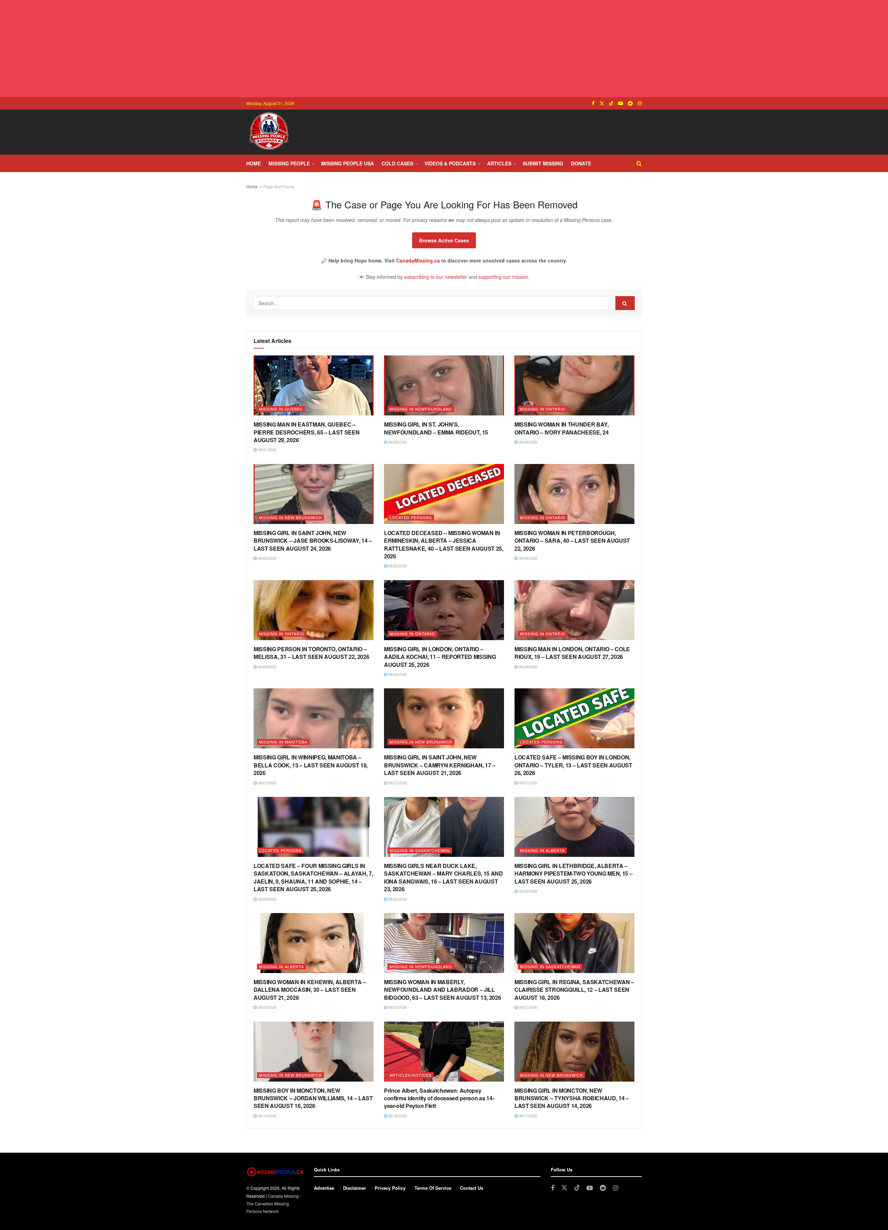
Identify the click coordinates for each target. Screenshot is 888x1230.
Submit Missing (543, 163)
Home (253, 163)
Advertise (324, 1188)
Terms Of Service (433, 1188)
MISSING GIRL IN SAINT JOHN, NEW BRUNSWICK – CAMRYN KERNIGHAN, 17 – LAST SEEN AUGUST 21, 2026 (439, 765)
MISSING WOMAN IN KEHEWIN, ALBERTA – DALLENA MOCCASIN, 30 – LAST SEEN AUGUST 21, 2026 (310, 989)
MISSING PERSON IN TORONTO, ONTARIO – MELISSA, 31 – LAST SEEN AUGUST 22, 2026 (311, 653)
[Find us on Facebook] (593, 103)
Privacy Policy (390, 1188)
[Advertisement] (444, 48)
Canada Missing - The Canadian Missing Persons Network (273, 1203)
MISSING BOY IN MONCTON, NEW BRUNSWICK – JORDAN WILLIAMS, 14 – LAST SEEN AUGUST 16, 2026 (313, 1098)
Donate (581, 163)
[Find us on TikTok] (611, 103)
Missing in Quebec (281, 409)
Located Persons (411, 517)
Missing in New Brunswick (290, 517)
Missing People (289, 163)
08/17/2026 (527, 1115)
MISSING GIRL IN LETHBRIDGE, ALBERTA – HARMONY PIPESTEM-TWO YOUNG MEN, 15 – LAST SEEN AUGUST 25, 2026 (573, 873)
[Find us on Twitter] (601, 103)
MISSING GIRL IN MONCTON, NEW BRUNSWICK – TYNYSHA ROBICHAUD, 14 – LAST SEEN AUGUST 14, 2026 (571, 1098)
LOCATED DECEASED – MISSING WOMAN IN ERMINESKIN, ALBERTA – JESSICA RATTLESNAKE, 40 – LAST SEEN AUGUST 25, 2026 (443, 544)
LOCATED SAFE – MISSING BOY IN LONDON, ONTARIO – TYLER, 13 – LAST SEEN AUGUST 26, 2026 (573, 765)
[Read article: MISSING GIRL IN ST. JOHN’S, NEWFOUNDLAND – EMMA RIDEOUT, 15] (444, 385)
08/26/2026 (266, 899)
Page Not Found (278, 186)
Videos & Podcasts (450, 163)
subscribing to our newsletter (435, 276)
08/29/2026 (397, 442)
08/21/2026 (527, 1007)
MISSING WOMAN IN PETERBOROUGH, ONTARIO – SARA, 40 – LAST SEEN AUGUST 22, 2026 (572, 540)
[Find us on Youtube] (620, 103)
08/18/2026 (397, 1115)
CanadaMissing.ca (418, 260)
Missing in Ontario (542, 409)
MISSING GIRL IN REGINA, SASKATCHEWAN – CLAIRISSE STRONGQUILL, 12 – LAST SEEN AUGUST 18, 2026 (574, 989)
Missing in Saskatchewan (420, 850)
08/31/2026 (266, 449)
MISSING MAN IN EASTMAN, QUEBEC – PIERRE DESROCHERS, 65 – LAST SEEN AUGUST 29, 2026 (306, 432)
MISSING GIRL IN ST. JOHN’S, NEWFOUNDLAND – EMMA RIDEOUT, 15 (436, 428)
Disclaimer (354, 1188)
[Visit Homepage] (268, 132)
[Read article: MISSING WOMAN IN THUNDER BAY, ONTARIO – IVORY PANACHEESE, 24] (574, 385)
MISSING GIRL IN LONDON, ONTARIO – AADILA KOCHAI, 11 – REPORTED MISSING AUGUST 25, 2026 (440, 657)
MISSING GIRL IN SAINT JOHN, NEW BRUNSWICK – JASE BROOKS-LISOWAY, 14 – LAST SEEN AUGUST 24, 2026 (313, 540)
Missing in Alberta (542, 850)
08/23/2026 (266, 1007)
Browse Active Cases (444, 240)
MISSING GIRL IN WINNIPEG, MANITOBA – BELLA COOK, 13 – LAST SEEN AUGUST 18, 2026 (311, 765)
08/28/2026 (397, 565)
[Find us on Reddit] (630, 103)
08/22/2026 (397, 1007)
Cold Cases (397, 163)
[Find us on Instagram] (640, 103)
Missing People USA (347, 163)
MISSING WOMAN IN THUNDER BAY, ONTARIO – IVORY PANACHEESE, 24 (561, 428)
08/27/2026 (266, 782)
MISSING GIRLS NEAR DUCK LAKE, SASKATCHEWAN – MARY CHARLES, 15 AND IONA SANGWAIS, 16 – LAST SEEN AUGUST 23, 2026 (443, 877)
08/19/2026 (266, 1115)
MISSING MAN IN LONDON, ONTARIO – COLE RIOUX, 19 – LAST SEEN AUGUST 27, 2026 (572, 653)
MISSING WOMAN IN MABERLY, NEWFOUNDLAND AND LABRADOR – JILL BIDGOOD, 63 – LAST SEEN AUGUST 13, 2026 (442, 989)
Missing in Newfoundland (421, 409)
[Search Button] (639, 163)
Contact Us (471, 1188)
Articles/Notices (411, 1075)
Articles (499, 163)
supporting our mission (503, 276)
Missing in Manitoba (283, 742)
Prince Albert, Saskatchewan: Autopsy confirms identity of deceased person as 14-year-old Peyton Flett (439, 1098)
